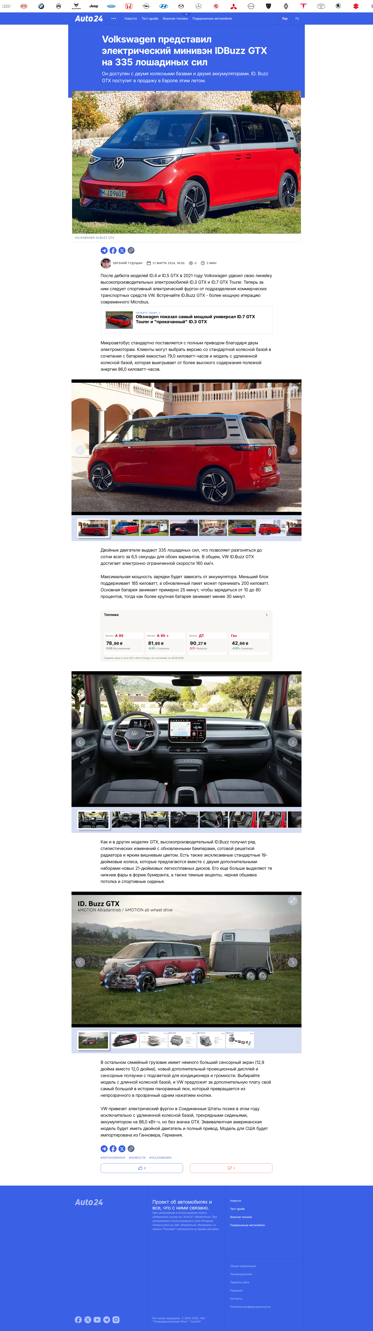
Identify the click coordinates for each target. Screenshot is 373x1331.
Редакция (236, 1290)
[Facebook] (78, 1319)
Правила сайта (239, 1282)
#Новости (137, 1157)
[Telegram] (106, 1319)
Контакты (236, 1298)
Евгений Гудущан (128, 263)
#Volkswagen (161, 1157)
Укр (285, 18)
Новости (131, 18)
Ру (297, 18)
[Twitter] (87, 1319)
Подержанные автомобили (212, 18)
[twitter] (122, 250)
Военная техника (175, 18)
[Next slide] (293, 450)
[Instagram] (115, 1319)
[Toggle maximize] (293, 388)
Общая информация (243, 1266)
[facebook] (113, 250)
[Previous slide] (80, 450)
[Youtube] (97, 1319)
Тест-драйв (150, 18)
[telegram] (104, 250)
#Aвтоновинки (113, 1157)
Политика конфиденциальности (250, 1307)
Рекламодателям (241, 1274)
